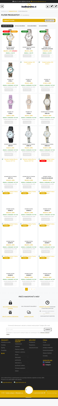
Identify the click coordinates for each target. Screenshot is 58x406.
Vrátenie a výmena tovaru (20, 353)
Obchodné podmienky (18, 359)
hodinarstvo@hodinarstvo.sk (39, 1)
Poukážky (3, 350)
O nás (44, 342)
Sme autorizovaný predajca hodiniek (10, 307)
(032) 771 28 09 (18, 1)
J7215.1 (10, 80)
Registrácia (32, 345)
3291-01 (10, 145)
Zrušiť (50, 20)
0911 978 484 (26, 1)
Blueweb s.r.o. (19, 393)
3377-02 (29, 177)
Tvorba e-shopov (10, 393)
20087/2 (10, 209)
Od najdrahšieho (31, 25)
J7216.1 (10, 112)
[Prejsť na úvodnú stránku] (29, 6)
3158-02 (47, 112)
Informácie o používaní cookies (20, 364)
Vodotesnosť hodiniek (18, 345)
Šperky (3, 347)
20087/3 (29, 209)
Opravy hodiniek (47, 353)
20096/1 (47, 274)
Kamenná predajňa (48, 350)
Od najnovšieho (43, 25)
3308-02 (47, 145)
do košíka (9, 55)
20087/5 (10, 242)
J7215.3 (47, 80)
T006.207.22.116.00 (47, 48)
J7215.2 (29, 80)
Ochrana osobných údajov (20, 369)
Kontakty (45, 355)
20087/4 (47, 209)
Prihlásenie (32, 342)
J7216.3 (29, 112)
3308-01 (29, 145)
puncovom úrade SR (40, 393)
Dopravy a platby (29, 316)
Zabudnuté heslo (33, 347)
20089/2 (10, 274)
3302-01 (29, 48)
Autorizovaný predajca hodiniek (47, 346)
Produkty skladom (44, 307)
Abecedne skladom (7, 25)
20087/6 (29, 242)
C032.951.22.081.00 (47, 177)
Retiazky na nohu (5, 342)
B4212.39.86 (10, 48)
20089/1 (47, 242)
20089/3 (29, 274)
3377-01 (10, 177)
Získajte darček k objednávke (10, 316)
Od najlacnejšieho (20, 25)
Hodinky (3, 345)
